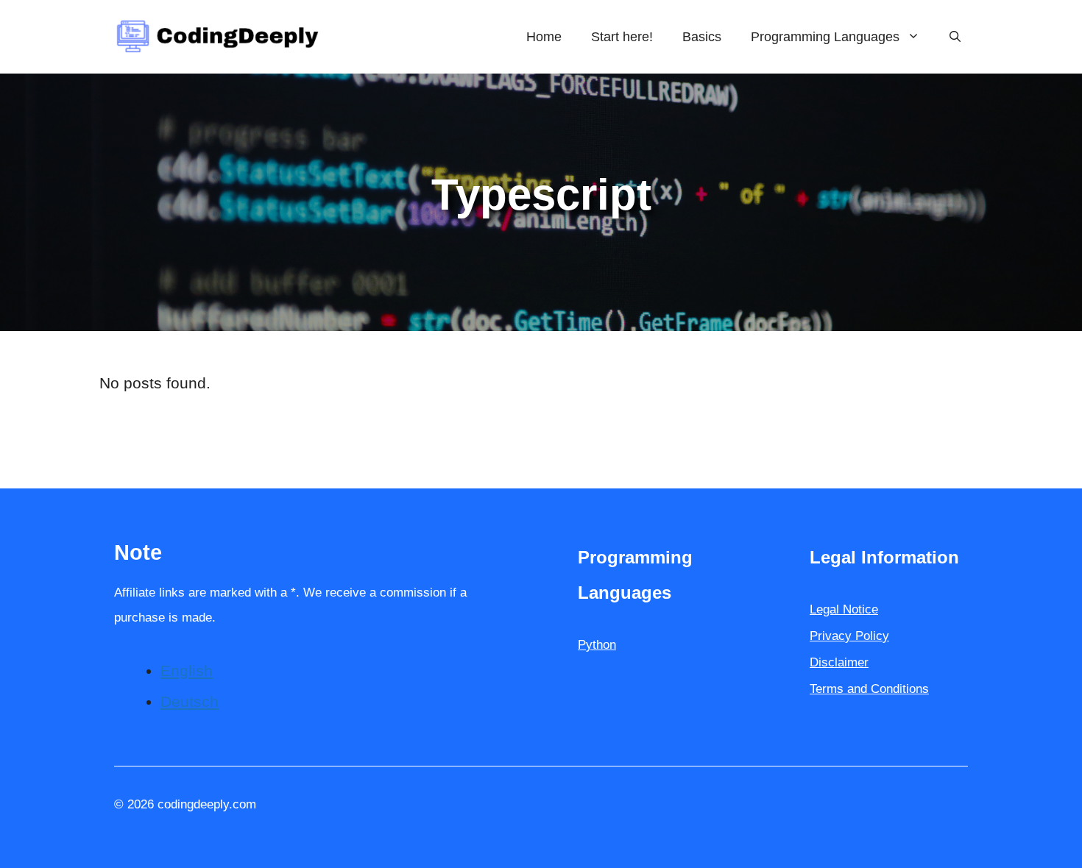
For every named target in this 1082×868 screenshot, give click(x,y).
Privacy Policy (849, 636)
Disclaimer (839, 662)
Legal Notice (844, 609)
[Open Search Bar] (955, 37)
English (186, 670)
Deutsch (189, 701)
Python (597, 645)
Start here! (622, 36)
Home (544, 36)
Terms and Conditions (869, 689)
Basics (701, 36)
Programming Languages (825, 36)
